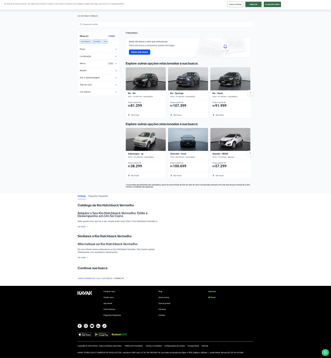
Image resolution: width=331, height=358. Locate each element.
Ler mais (81, 226)
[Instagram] (86, 326)
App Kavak (107, 303)
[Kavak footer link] (85, 304)
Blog (160, 291)
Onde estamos (109, 309)
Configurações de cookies (174, 346)
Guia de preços (164, 303)
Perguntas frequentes (98, 196)
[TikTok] (104, 326)
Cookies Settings (235, 4)
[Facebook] (80, 326)
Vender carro (108, 297)
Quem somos (164, 297)
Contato (162, 315)
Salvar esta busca (139, 52)
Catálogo (82, 196)
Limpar (111, 36)
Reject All (253, 4)
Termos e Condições (154, 346)
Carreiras (162, 309)
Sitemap (205, 346)
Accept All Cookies (272, 4)
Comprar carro (109, 291)
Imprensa (212, 291)
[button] (85, 41)
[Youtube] (92, 326)
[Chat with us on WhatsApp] (325, 352)
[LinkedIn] (98, 326)
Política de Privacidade (134, 346)
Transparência (193, 346)
